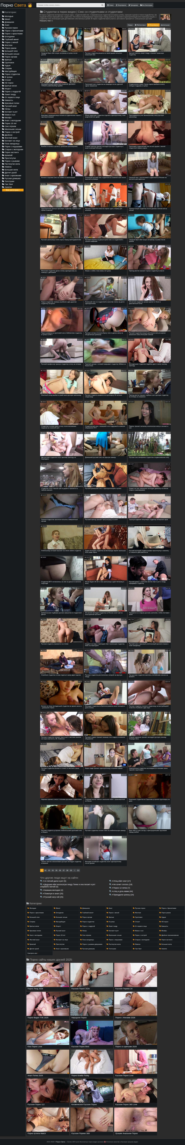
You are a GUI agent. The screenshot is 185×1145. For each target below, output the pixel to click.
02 (45, 870)
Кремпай (8, 155)
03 (49, 870)
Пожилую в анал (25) (53, 893)
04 (53, 870)
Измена (7, 167)
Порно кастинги (11, 152)
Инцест (7, 89)
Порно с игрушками (13, 146)
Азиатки (8, 187)
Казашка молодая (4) (53, 890)
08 (67, 870)
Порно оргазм (10, 57)
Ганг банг (8, 184)
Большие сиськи (11, 54)
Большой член (11, 51)
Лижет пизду (10, 94)
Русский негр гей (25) (53, 897)
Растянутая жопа (12, 164)
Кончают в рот (10, 112)
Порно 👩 (17, 5)
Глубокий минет (11, 39)
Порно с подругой (12, 91)
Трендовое (134, 5)
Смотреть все (32, 953)
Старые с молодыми (13, 149)
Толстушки (9, 181)
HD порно (8, 83)
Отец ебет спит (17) (122, 881)
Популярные (154, 25)
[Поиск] (102, 5)
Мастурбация (10, 71)
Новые (130, 25)
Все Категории (147, 5)
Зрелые (8, 60)
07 (64, 870)
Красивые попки (11, 103)
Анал (6, 25)
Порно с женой (11, 42)
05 (56, 870)
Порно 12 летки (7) (121, 888)
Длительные (165, 25)
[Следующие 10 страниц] (74, 870)
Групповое (9, 63)
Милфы (8, 118)
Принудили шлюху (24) (123, 895)
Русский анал (10, 106)
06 (60, 870)
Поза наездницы (11, 144)
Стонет (7, 80)
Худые (7, 65)
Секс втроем (10, 126)
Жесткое (8, 45)
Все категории (12, 190)
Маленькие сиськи (12, 129)
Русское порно (11, 28)
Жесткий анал (10, 138)
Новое (111, 5)
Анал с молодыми (12, 120)
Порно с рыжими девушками (11, 161)
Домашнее (9, 22)
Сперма (8, 68)
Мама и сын (9, 115)
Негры (7, 109)
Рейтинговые (141, 25)
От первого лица (12, 97)
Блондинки (9, 36)
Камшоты (8, 100)
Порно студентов (12, 74)
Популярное (121, 5)
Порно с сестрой (11, 132)
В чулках (8, 77)
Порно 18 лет (10, 123)
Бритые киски (10, 86)
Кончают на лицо (12, 141)
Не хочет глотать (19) (122, 884)
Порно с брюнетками (13, 31)
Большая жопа (11, 170)
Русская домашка (12, 178)
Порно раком (10, 48)
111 (78, 870)
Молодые (8, 16)
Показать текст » (46, 21)
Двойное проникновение (9, 135)
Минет (7, 19)
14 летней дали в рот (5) (55, 881)
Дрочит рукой (10, 173)
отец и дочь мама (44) (123, 891)
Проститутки (10, 158)
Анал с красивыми (12, 175)
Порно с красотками (13, 34)
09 (71, 870)
